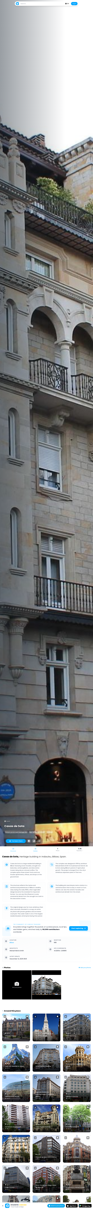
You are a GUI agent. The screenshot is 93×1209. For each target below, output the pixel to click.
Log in (74, 4)
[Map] (34, 841)
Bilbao (12, 942)
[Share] (39, 841)
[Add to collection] (29, 841)
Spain (8, 821)
